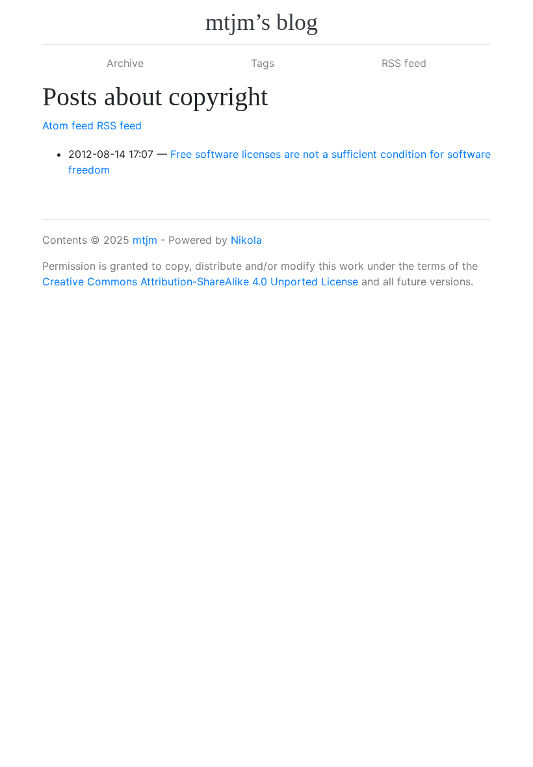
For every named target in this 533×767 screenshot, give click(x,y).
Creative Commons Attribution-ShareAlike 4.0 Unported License (200, 281)
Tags (262, 63)
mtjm (145, 239)
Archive (125, 63)
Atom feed (68, 125)
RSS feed (404, 63)
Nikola (246, 239)
